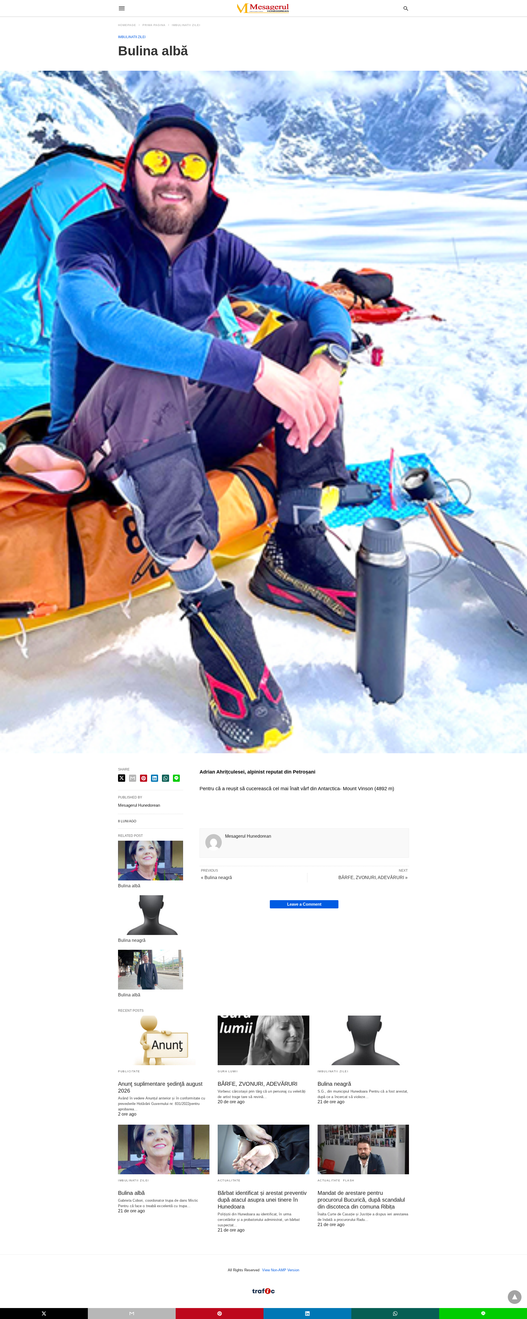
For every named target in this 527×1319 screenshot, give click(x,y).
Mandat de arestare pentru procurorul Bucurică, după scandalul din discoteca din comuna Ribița (361, 1200)
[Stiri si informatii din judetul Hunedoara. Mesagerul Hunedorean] (263, 8)
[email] (132, 1313)
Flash (348, 1180)
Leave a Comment (304, 904)
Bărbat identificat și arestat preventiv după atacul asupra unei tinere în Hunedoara (262, 1200)
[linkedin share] (154, 778)
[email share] (132, 778)
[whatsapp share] (165, 778)
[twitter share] (121, 778)
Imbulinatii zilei (186, 25)
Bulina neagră (131, 940)
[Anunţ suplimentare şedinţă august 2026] (163, 1040)
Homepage (127, 25)
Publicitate (129, 1071)
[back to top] (515, 1297)
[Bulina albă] (150, 860)
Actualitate (229, 1180)
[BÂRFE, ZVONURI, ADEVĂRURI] (263, 1040)
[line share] (176, 778)
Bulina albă (129, 885)
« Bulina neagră (216, 877)
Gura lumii (228, 1071)
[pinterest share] (143, 778)
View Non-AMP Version (280, 1270)
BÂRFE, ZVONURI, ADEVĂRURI (258, 1084)
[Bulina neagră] (150, 915)
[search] (406, 8)
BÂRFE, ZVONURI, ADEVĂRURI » (373, 877)
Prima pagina (154, 25)
